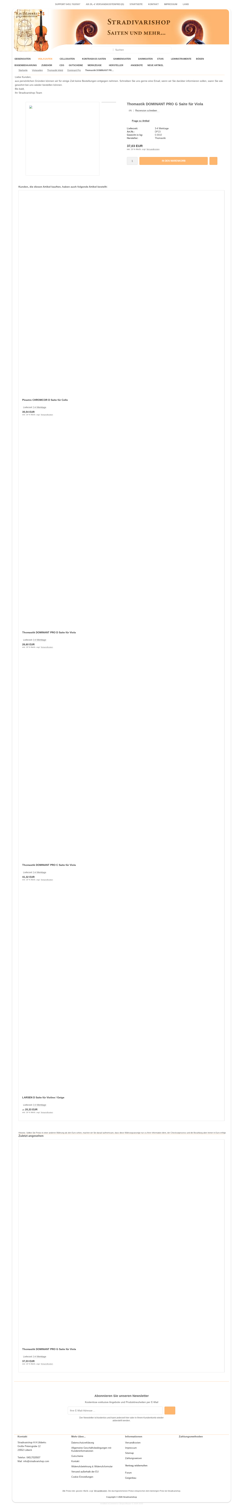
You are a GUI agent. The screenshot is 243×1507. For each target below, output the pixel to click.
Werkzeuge (95, 65)
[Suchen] (168, 49)
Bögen (200, 59)
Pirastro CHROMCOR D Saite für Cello (45, 399)
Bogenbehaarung (26, 65)
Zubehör (46, 65)
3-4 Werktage (162, 128)
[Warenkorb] (198, 50)
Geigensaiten (23, 59)
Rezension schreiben (146, 110)
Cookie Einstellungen (82, 1476)
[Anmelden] (181, 50)
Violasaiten (45, 59)
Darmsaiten (145, 59)
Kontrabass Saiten (94, 59)
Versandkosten (152, 149)
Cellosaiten (67, 59)
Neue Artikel (155, 65)
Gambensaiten (122, 59)
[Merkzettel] (190, 50)
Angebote (137, 65)
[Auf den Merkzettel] (213, 161)
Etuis (160, 59)
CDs (61, 65)
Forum (128, 1472)
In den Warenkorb (173, 160)
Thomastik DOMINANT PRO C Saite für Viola (49, 864)
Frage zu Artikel (140, 121)
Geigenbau (130, 1478)
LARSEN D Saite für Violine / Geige (43, 1097)
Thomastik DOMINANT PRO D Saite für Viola (49, 632)
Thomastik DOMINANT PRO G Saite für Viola (49, 1349)
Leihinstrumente (181, 59)
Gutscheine (76, 65)
